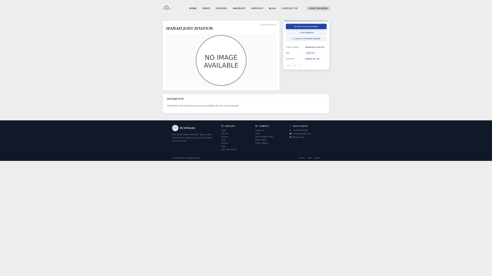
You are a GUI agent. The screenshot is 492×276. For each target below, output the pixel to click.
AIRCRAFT (239, 8)
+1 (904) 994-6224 (300, 130)
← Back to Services (267, 25)
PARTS (206, 8)
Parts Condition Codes (264, 137)
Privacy (302, 158)
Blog (223, 146)
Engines (224, 137)
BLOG (272, 8)
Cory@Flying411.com (301, 134)
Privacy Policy (261, 140)
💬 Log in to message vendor (306, 39)
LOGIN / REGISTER (318, 8)
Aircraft (224, 133)
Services (224, 143)
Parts (223, 140)
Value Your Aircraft (229, 149)
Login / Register (261, 143)
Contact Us (259, 130)
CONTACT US (290, 8)
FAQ (257, 133)
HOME (193, 8)
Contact (317, 158)
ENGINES (221, 8)
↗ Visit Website (306, 33)
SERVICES (257, 8)
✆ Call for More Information (306, 26)
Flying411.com (299, 137)
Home (223, 130)
